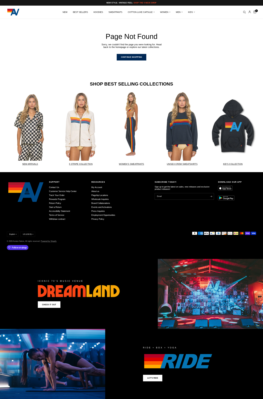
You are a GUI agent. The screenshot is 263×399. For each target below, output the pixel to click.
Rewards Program (57, 199)
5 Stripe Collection (81, 164)
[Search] (244, 12)
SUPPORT (54, 182)
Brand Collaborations (100, 203)
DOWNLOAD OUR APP (230, 182)
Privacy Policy (97, 219)
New (65, 12)
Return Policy (55, 203)
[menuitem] (65, 12)
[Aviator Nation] (131, 294)
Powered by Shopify (49, 241)
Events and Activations (101, 207)
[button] (49, 304)
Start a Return (55, 207)
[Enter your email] (211, 196)
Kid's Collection (233, 164)
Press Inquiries (98, 211)
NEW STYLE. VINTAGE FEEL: (131, 3)
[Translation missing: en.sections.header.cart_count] (254, 12)
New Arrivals (30, 164)
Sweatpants (115, 12)
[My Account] (249, 12)
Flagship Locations (99, 195)
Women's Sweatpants (131, 164)
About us (95, 191)
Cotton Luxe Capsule (140, 12)
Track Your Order (57, 195)
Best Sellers (80, 12)
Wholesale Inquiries (100, 199)
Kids (190, 12)
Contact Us (54, 187)
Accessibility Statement (59, 211)
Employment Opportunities (103, 215)
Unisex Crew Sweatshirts (182, 164)
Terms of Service (56, 215)
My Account (96, 187)
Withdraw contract (57, 219)
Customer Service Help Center (63, 191)
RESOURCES (98, 182)
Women (164, 12)
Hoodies (98, 12)
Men (178, 12)
